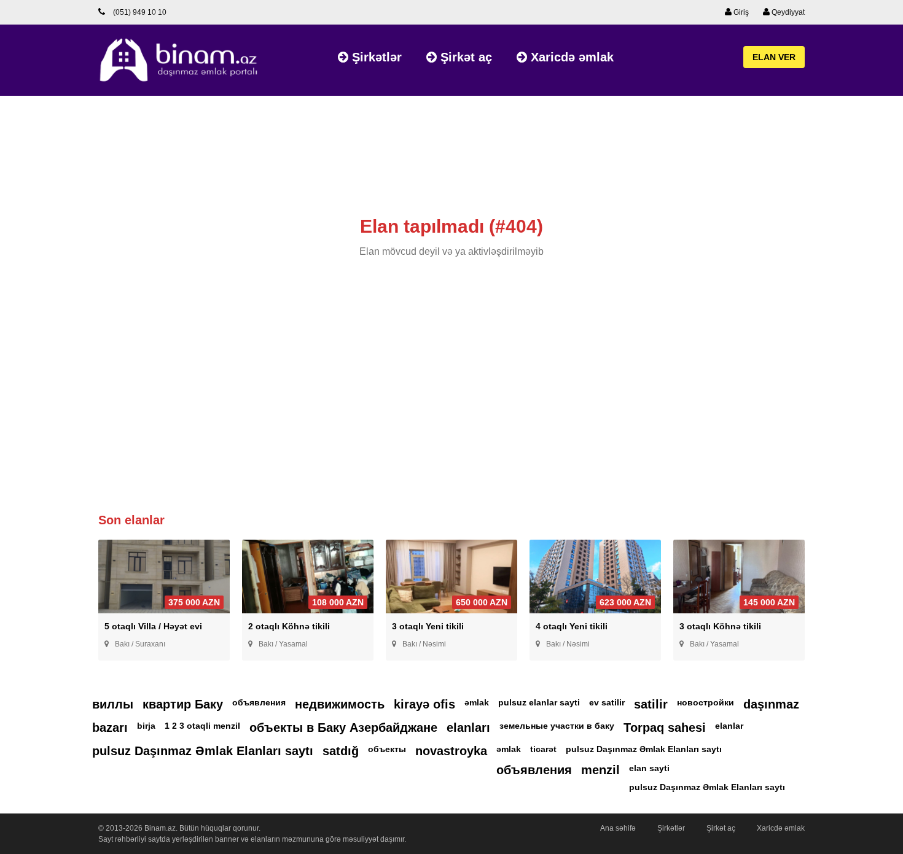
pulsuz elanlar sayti (539, 702)
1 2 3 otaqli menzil (202, 726)
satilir (651, 704)
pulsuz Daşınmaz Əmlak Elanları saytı (202, 751)
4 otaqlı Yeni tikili (572, 626)
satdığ (340, 751)
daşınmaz (771, 704)
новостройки (705, 702)
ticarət (543, 749)
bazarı (110, 727)
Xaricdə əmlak (570, 57)
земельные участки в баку (556, 726)
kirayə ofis (424, 704)
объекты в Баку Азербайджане (343, 727)
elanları (468, 727)
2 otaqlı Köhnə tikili (289, 626)
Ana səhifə (618, 828)
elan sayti (649, 768)
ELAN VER (774, 57)
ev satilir (607, 702)
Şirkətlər (375, 57)
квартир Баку (183, 704)
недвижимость (340, 704)
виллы (112, 704)
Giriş (740, 12)
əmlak (476, 702)
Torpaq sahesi (665, 727)
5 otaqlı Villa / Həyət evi (153, 626)
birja (146, 726)
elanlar (729, 726)
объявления (259, 702)
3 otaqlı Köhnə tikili (720, 626)
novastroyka (451, 751)
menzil (600, 770)
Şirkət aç (464, 57)
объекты (387, 749)
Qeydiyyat (787, 12)
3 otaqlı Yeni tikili (428, 626)
